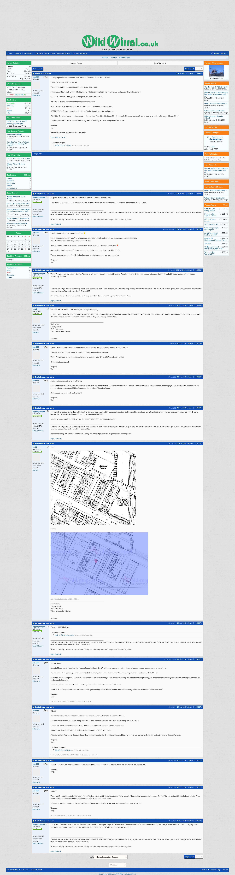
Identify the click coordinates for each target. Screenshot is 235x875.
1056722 (199, 707)
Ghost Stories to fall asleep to (18, 218)
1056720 (199, 659)
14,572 (212, 147)
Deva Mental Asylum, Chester (210, 215)
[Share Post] (193, 73)
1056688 (199, 229)
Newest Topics (210, 83)
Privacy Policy (12, 870)
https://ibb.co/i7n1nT (58, 137)
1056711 (199, 443)
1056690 (199, 270)
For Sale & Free (211, 127)
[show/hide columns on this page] (227, 57)
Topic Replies (12, 193)
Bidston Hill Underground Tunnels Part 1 (215, 239)
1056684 (199, 193)
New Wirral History (14, 155)
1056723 (199, 760)
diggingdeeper (170, 229)
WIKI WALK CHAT (211, 224)
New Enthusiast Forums (214, 187)
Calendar (113, 57)
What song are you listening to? (211, 229)
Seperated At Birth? (14, 134)
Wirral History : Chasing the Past (35, 53)
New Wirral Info (211, 165)
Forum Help (215, 870)
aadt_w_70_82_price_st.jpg (64, 635)
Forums (9, 53)
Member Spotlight (211, 133)
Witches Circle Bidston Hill (17, 224)
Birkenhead (36, 95)
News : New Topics (212, 181)
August (18, 233)
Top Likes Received (14, 256)
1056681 (199, 74)
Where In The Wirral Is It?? (209, 253)
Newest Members (14, 118)
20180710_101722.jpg (62, 145)
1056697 (199, 305)
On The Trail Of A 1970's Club (18, 158)
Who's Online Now (14, 84)
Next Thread (159, 63)
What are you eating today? (209, 209)
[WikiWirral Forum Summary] (117, 41)
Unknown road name (43, 74)
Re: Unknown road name (44, 194)
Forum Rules (24, 870)
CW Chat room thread (210, 220)
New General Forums (15, 131)
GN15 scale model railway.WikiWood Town (213, 248)
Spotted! (207, 243)
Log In (225, 53)
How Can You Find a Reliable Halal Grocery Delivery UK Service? (18, 144)
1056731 (199, 821)
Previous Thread (75, 63)
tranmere (36, 332)
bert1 (174, 343)
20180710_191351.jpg (62, 750)
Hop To (91, 857)
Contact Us (205, 870)
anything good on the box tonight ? (211, 234)
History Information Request (60, 53)
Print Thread (37, 68)
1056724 (199, 787)
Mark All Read (36, 870)
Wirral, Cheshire (38, 216)
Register (216, 53)
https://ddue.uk (56, 224)
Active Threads (124, 57)
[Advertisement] (117, 17)
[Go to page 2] (201, 68)
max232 (172, 194)
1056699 (199, 377)
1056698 (199, 343)
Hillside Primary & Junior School (16, 165)
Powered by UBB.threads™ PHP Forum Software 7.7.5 (117, 874)
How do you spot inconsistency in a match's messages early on (18, 211)
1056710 (199, 408)
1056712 (199, 623)
